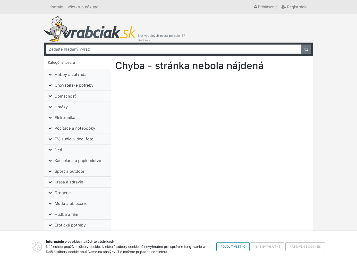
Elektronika (65, 117)
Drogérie (63, 192)
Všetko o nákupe (83, 6)
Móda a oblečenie (71, 203)
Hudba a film (66, 214)
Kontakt (57, 6)
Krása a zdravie (69, 182)
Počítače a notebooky (75, 128)
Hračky (61, 106)
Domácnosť (65, 96)
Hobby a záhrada (70, 74)
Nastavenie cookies (305, 246)
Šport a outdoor (70, 171)
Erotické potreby (70, 225)
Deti (58, 149)
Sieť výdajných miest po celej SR (161, 38)
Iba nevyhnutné (267, 246)
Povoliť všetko (233, 246)
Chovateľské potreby (74, 85)
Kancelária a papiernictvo (78, 160)
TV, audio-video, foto (74, 138)
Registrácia (296, 6)
